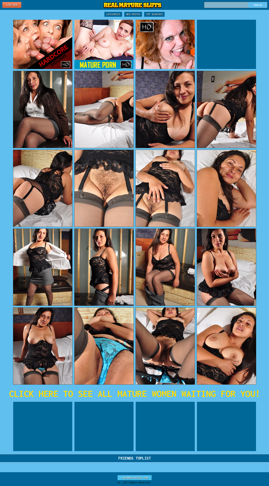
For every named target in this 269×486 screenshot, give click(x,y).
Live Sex (11, 4)
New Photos (133, 14)
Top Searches (154, 14)
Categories (113, 14)
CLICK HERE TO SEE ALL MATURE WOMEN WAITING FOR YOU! (134, 393)
